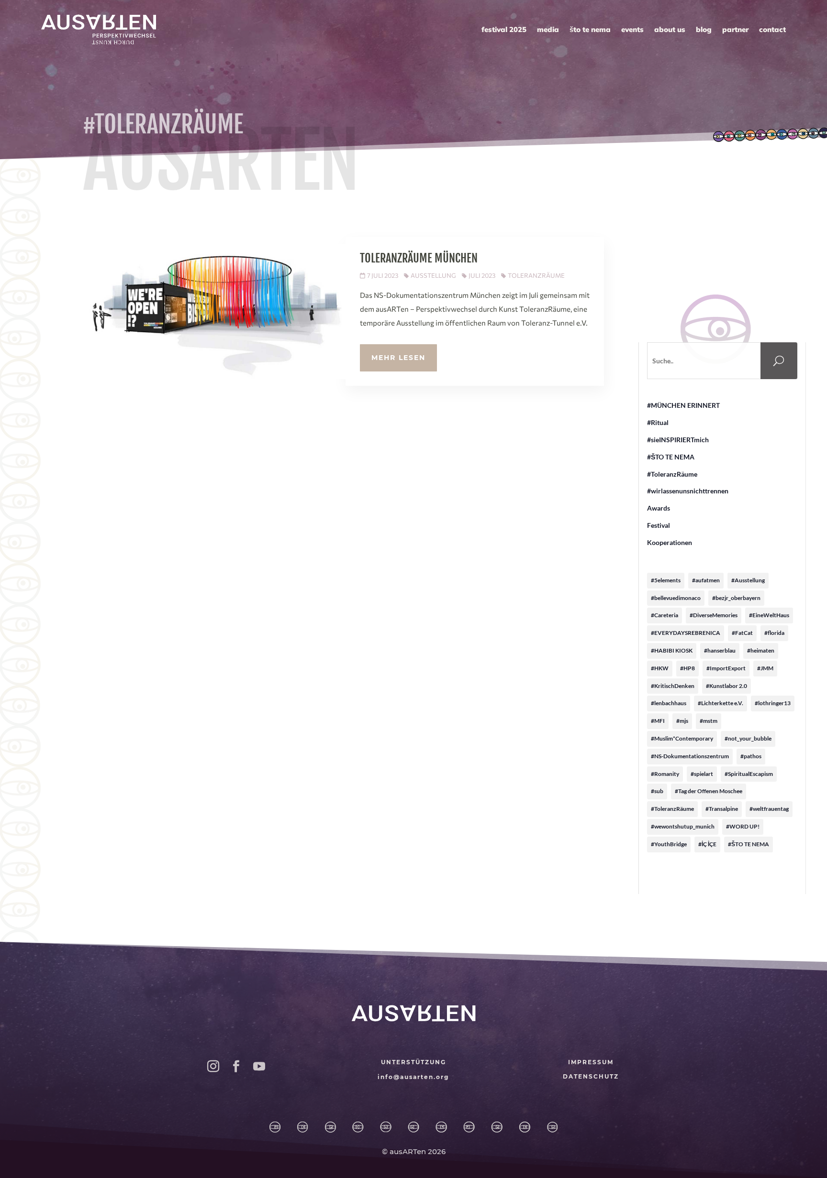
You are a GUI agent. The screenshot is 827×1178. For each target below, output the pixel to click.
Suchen (786, 361)
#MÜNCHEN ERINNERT (683, 405)
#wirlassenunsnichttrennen (687, 491)
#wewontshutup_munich (683, 826)
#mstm (708, 720)
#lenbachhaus (668, 703)
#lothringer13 (773, 703)
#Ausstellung (748, 580)
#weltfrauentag (769, 808)
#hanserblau (720, 650)
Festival (658, 525)
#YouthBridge (669, 844)
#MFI (658, 720)
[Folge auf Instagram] (213, 1067)
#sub (657, 791)
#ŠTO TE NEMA (670, 457)
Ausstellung (433, 275)
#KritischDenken (672, 685)
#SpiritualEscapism (749, 773)
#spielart (702, 773)
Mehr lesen (398, 357)
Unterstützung (413, 1062)
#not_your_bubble (748, 738)
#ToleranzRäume (672, 474)
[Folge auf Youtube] (259, 1067)
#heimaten (760, 650)
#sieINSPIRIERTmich (678, 440)
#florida (774, 632)
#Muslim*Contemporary (682, 738)
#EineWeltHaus (769, 615)
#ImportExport (726, 668)
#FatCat (742, 632)
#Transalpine (721, 808)
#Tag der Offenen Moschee (708, 791)
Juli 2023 (482, 275)
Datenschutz (591, 1076)
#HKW (660, 668)
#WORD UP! (743, 826)
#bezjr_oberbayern (736, 597)
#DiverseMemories (714, 615)
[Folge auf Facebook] (236, 1067)
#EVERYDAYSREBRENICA (685, 632)
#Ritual (658, 422)
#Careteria (664, 615)
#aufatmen (706, 580)
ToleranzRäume (536, 275)
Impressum (591, 1062)
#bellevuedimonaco (676, 597)
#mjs (682, 720)
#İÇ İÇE (707, 844)
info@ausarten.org (413, 1076)
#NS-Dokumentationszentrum (690, 756)
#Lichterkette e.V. (720, 703)
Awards (658, 508)
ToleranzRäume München (419, 258)
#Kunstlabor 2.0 (726, 685)
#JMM (765, 668)
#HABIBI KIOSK (672, 650)
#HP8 (687, 668)
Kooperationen (669, 542)
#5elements (666, 580)
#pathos (750, 756)
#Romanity (665, 773)
